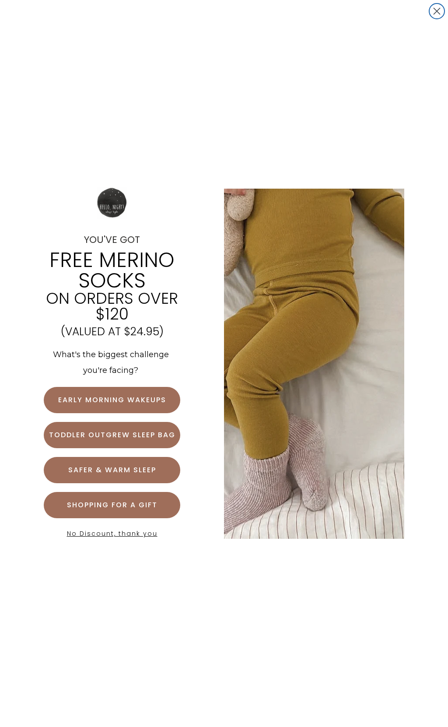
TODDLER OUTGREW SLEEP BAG (112, 435)
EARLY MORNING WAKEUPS (112, 400)
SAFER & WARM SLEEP (112, 470)
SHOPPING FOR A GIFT (112, 505)
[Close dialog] (436, 11)
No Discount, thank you (112, 533)
